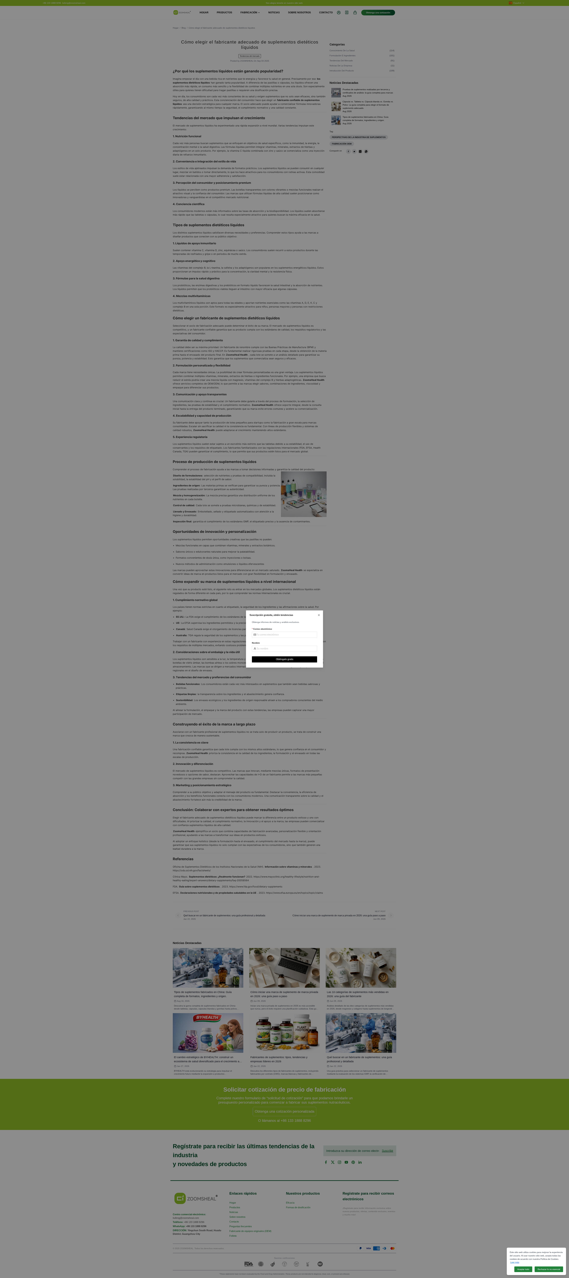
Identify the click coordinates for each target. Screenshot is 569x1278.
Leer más (514, 1262)
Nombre (256, 643)
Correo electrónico (262, 629)
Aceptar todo (523, 1269)
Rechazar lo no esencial (549, 1269)
